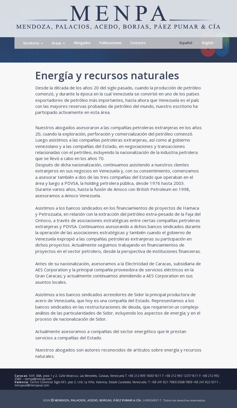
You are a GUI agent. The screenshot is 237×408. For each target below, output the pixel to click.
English (208, 42)
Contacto (138, 42)
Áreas (57, 43)
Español (185, 42)
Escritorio (31, 43)
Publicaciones (110, 42)
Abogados (82, 42)
